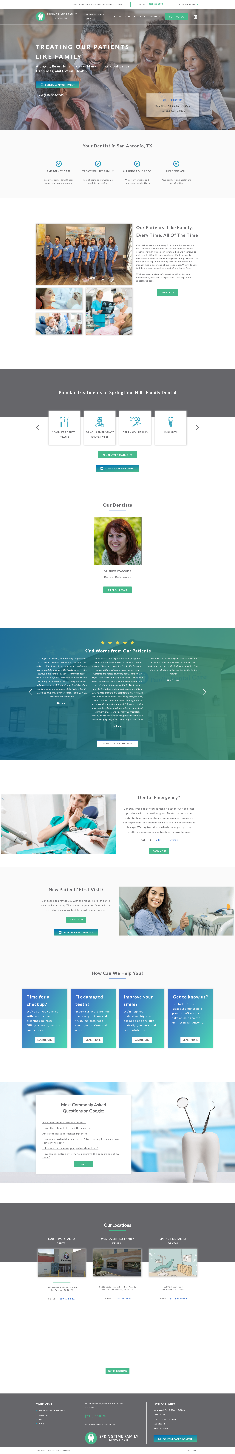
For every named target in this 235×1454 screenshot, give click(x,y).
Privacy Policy (192, 1450)
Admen (67, 1450)
